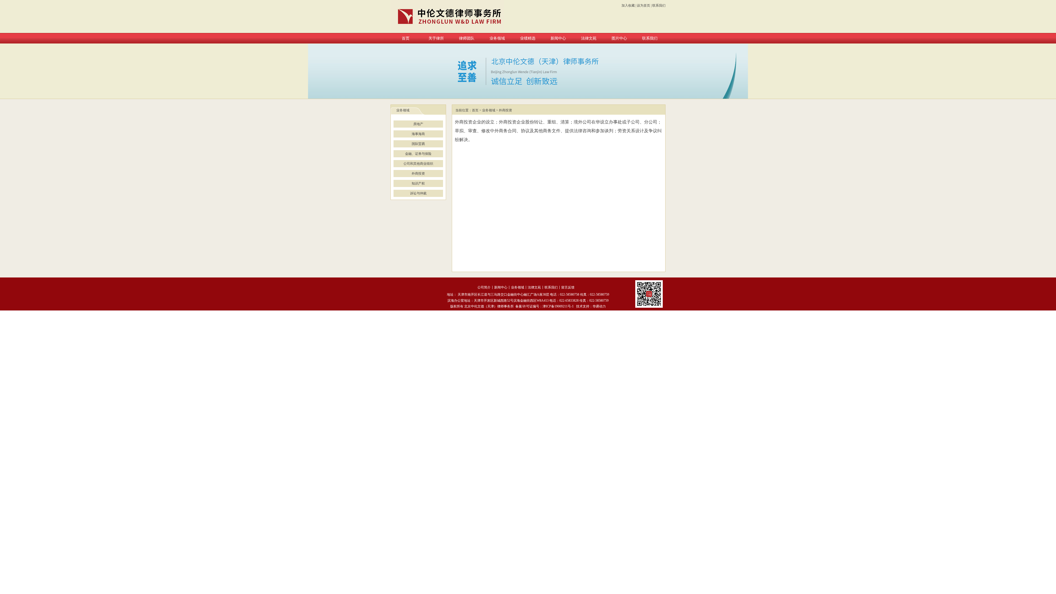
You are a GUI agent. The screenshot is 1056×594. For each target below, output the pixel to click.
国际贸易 (418, 144)
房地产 (418, 124)
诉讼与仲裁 (418, 193)
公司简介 (484, 287)
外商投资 (418, 173)
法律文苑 (534, 287)
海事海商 (418, 134)
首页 (475, 110)
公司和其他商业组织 (418, 164)
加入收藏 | (629, 5)
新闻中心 (500, 287)
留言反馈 (567, 287)
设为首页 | (644, 5)
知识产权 (418, 183)
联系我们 (659, 5)
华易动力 (599, 306)
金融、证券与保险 (418, 154)
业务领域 (488, 110)
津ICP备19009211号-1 (558, 306)
